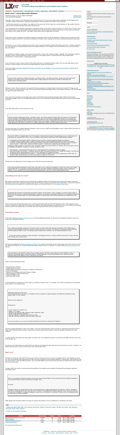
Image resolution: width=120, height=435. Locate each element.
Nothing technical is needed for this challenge (98, 83)
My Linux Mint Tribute (92, 43)
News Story (36, 407)
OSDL (17, 408)
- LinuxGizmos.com (91, 117)
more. (101, 67)
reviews (100, 128)
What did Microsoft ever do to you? (15, 417)
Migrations (12, 1)
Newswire (89, 99)
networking (106, 66)
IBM (60, 407)
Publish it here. (90, 61)
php (95, 66)
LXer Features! (97, 106)
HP (57, 407)
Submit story (90, 103)
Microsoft (8, 408)
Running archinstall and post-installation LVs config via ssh (100, 77)
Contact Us (44, 433)
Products (23, 1)
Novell (13, 408)
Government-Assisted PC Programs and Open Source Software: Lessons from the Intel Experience (42, 68)
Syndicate (89, 102)
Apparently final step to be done (94, 84)
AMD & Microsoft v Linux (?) (13, 420)
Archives (37, 11)
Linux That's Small (91, 38)
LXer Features (28, 407)
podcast (107, 129)
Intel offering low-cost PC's (23, 218)
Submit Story (44, 11)
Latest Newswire (29, 11)
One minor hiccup (91, 88)
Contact (34, 1)
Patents (18, 1)
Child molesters (9, 419)
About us (67, 433)
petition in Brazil (60, 184)
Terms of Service (60, 433)
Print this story (77, 17)
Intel (62, 407)
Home (2, 1)
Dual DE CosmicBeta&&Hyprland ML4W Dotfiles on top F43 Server (100, 87)
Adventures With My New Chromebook (96, 47)
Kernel (66, 407)
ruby (111, 66)
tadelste (13, 15)
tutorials (94, 129)
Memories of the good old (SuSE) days (96, 75)
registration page (110, 13)
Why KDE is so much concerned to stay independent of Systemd (100, 80)
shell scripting (100, 66)
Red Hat (22, 408)
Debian (54, 407)
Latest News (90, 97)
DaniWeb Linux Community (101, 63)
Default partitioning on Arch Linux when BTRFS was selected (99, 73)
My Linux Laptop (91, 49)
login (21, 425)
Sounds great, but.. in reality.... (94, 81)
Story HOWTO (90, 104)
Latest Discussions (18, 11)
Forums (6, 1)
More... (88, 93)
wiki (91, 129)
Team (38, 1)
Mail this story (77, 15)
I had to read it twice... (11, 422)
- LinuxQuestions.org (92, 121)
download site (101, 129)
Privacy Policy (51, 433)
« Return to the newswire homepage (16, 411)
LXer (70, 407)
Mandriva (74, 407)
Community (48, 407)
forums (96, 128)
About (42, 1)
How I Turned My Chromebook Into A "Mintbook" (98, 45)
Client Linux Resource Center (29, 244)
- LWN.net (89, 111)
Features (29, 1)
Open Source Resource (70, 245)
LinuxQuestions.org (94, 126)
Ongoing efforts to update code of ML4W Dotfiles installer (100, 90)
